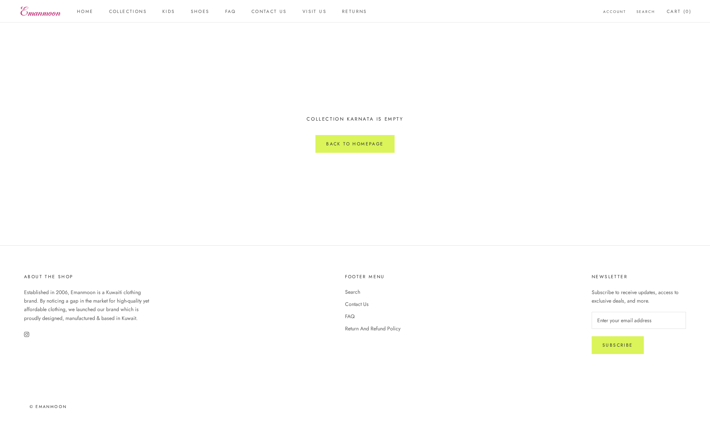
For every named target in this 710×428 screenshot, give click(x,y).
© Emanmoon (48, 407)
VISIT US (314, 11)
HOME (85, 11)
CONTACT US (269, 11)
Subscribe (617, 345)
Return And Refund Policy (372, 328)
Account (614, 11)
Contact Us (357, 304)
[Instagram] (26, 334)
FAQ (230, 11)
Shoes (200, 11)
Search (645, 11)
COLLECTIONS (128, 11)
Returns (354, 11)
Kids (168, 11)
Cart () (679, 11)
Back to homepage (354, 144)
